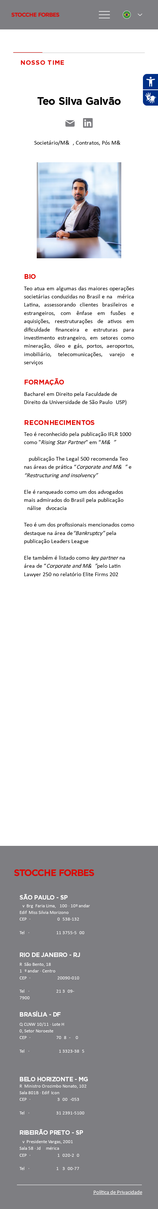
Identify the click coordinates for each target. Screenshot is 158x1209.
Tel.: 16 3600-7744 (52, 1168)
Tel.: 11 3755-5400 (52, 932)
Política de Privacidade (117, 1192)
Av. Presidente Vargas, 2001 (46, 1141)
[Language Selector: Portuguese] (132, 15)
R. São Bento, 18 (35, 964)
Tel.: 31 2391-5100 (52, 1113)
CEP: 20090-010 (49, 978)
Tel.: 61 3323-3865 (52, 1051)
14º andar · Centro (37, 971)
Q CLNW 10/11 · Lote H (41, 1024)
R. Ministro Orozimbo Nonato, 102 (53, 1086)
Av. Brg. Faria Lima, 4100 (43, 906)
